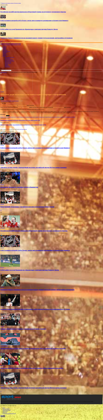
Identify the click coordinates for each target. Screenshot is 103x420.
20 (0, 273)
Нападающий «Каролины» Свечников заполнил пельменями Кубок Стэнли (27, 207)
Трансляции (7, 66)
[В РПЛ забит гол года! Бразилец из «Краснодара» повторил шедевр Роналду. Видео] (3, 26)
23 (0, 293)
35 (0, 190)
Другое (4, 56)
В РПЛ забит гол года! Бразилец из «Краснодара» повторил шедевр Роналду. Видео (29, 29)
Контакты (5, 412)
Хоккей (4, 49)
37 (0, 171)
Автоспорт (5, 55)
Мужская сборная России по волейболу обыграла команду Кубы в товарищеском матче (31, 368)
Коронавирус (7, 58)
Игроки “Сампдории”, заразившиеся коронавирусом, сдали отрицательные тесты (23, 124)
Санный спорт (8, 63)
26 (0, 352)
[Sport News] (10, 3)
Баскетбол (5, 50)
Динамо (19, 107)
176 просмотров (3, 100)
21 (0, 313)
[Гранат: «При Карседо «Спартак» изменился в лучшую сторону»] (10, 325)
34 (0, 210)
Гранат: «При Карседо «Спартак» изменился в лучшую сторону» (23, 329)
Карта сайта (5, 411)
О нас (4, 407)
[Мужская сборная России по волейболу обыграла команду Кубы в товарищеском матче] (10, 364)
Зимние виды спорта (9, 57)
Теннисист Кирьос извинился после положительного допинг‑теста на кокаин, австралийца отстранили (36, 38)
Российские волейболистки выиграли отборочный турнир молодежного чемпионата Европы (33, 12)
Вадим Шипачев (25, 107)
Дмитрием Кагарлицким (58, 107)
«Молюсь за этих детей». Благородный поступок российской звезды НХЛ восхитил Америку (33, 167)
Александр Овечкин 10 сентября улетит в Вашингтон (19, 187)
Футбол (4, 48)
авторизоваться (23, 129)
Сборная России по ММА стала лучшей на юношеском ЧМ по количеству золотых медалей (33, 348)
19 (0, 151)
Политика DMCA (6, 408)
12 (0, 234)
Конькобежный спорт (9, 60)
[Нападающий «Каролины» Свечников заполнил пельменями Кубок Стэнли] (10, 203)
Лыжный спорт (8, 62)
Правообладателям (7, 410)
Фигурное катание (9, 59)
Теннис (4, 53)
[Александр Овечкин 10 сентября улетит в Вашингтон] (10, 183)
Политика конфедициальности (9, 413)
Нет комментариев (14, 100)
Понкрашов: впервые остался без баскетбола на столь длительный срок (20, 120)
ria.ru (6, 114)
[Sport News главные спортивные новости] (11, 399)
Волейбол (5, 52)
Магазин (5, 46)
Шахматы (7, 65)
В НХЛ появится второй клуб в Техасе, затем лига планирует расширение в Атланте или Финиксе (34, 20)
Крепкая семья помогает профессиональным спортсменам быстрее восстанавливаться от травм (35, 309)
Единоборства (6, 51)
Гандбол (6, 64)
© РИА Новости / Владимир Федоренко (8, 105)
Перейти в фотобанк (22, 105)
